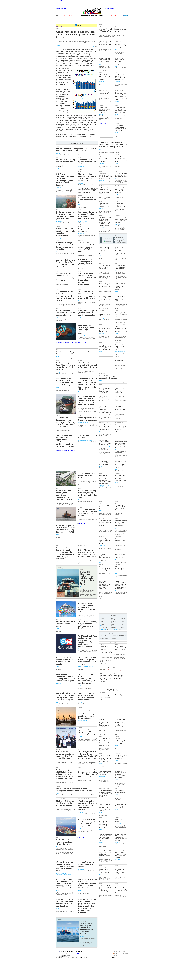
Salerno (122, 619)
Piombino (113, 627)
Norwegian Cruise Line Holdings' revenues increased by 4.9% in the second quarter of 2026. (87, 607)
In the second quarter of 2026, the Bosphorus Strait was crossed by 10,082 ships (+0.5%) (65, 528)
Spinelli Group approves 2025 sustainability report (112, 377)
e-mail (78, 953)
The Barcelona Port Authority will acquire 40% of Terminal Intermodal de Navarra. (87, 805)
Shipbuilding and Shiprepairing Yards (119, 635)
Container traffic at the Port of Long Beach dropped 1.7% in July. (105, 92)
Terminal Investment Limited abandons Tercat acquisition (105, 205)
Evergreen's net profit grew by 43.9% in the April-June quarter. (87, 313)
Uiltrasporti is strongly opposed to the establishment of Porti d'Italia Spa (105, 870)
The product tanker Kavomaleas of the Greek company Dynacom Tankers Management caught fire (105, 780)
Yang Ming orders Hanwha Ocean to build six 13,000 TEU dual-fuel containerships (105, 758)
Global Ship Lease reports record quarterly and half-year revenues (104, 286)
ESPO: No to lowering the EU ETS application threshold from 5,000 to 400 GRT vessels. (87, 883)
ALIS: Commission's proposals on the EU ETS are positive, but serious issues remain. (105, 793)
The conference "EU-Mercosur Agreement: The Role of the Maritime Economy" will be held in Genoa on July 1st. (106, 650)
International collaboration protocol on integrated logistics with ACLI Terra (121, 593)
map (120, 629)
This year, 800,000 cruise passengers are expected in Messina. (121, 314)
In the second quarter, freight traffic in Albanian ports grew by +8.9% (87, 625)
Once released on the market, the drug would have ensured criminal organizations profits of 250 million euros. (105, 748)
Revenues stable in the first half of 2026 (65, 373)
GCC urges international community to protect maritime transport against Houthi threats (104, 723)
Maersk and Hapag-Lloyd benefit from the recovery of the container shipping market (87, 329)
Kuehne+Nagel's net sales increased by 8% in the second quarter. (105, 541)
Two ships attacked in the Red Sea (87, 436)
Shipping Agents (104, 638)
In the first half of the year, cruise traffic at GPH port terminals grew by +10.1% (104, 807)
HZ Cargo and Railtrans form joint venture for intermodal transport (121, 329)
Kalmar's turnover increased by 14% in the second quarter (105, 568)
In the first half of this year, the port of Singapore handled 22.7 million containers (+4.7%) (105, 889)
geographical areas (121, 242)
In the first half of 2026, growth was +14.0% (87, 519)
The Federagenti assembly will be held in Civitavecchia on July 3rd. (120, 649)
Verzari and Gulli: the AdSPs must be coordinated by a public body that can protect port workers (105, 878)
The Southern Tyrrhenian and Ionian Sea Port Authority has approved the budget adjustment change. (105, 410)
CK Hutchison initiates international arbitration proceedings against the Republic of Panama (65, 179)
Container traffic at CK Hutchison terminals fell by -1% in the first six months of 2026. (65, 296)
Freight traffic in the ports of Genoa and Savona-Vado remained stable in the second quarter (76, 353)
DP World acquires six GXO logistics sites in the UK (104, 267)
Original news (59, 26)
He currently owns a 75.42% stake (86, 255)
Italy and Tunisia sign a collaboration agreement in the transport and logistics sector (120, 428)
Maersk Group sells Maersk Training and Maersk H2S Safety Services (121, 220)
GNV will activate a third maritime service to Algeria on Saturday (105, 298)
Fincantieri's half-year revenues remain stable (65, 624)
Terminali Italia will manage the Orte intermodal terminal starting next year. (105, 427)
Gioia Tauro (114, 619)
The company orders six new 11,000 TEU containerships (120, 166)
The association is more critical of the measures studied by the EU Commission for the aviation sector (65, 911)
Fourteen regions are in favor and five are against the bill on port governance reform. (121, 523)
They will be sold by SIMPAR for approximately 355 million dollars (121, 515)
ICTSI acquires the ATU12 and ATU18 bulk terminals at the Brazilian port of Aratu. (121, 507)
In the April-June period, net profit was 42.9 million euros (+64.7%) (121, 367)
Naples (112, 624)
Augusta (103, 619)
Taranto (122, 622)
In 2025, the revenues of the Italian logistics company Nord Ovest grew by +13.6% (121, 464)
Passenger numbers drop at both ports (65, 358)
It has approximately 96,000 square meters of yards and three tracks (105, 434)
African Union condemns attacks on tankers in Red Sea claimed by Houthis (65, 755)
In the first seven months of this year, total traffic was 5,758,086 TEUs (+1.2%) (105, 100)
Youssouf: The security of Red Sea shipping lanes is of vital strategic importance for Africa (64, 764)
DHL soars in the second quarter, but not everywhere (120, 267)
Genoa (112, 618)
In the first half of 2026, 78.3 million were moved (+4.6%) (120, 879)
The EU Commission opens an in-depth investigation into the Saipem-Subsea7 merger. (74, 790)
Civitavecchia (104, 627)
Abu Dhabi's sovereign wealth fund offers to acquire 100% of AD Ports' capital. (87, 247)
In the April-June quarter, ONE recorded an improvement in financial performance (65, 495)
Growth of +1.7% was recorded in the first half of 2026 (121, 897)
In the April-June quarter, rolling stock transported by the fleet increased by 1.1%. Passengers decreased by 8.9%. (105, 118)
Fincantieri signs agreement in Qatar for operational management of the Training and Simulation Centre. (120, 723)
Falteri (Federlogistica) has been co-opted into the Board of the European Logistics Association (120, 584)
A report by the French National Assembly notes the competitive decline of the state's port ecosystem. (65, 553)
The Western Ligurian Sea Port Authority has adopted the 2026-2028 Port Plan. (120, 390)
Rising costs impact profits (105, 291)
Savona (122, 621)
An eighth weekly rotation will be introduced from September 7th (120, 52)
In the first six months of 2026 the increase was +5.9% (68, 154)
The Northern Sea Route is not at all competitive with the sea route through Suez (65, 381)
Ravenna (123, 618)
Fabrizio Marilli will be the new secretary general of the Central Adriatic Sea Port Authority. (105, 390)
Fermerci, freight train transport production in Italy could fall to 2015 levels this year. (65, 696)
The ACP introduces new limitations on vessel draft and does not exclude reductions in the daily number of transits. (87, 410)
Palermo (113, 625)
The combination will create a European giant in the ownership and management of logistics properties (87, 483)
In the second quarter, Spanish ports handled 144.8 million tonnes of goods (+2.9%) (88, 773)
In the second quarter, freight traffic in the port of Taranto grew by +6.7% (120, 61)
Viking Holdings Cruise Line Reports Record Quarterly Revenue (105, 77)
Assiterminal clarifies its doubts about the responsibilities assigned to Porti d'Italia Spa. (104, 823)
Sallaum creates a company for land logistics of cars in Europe (104, 60)
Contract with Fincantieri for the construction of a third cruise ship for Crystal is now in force (65, 422)
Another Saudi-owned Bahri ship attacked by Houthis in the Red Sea (105, 442)
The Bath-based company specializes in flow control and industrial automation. (121, 826)
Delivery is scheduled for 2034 (63, 430)
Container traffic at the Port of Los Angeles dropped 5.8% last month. (120, 77)
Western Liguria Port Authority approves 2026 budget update (121, 805)
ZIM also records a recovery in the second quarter (87, 200)
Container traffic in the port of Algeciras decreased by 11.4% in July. (105, 43)
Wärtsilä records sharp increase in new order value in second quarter (120, 741)
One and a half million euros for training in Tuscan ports (120, 408)
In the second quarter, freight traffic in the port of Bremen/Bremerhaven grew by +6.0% (76, 149)
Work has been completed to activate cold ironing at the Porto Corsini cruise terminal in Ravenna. (121, 207)
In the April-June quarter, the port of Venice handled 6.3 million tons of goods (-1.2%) (105, 250)
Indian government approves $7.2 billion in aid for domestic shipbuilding (87, 696)
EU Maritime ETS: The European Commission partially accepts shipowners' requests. (87, 929)
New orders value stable (104, 573)
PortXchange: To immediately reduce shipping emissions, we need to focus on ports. (65, 677)
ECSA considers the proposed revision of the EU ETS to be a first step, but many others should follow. (65, 883)
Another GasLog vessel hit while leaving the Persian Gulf (120, 347)
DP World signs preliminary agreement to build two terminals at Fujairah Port (104, 557)
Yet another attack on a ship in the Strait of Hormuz (87, 864)
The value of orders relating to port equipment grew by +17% (105, 532)
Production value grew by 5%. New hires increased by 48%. (112, 382)
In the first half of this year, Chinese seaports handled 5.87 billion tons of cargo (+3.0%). (87, 823)
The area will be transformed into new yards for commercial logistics (105, 230)
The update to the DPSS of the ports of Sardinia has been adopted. (105, 506)
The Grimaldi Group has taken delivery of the (121, 175)
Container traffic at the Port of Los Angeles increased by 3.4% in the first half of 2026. (121, 837)
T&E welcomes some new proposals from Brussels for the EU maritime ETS (64, 902)
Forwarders (103, 637)
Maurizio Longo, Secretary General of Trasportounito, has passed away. (121, 190)
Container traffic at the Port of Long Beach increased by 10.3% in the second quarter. (121, 889)
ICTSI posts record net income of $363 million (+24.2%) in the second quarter (105, 347)
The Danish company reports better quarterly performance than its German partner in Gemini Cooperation (86, 339)
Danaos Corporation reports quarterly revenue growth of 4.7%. (121, 298)
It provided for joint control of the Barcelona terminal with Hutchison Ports (105, 211)
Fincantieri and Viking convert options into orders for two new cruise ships (65, 162)
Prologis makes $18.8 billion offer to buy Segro (86, 475)
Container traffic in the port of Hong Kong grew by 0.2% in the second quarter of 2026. (121, 854)
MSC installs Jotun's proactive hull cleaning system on (105, 159)
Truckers (114, 638)
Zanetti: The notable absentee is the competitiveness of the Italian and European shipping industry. (120, 783)
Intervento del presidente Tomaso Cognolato (113, 695)
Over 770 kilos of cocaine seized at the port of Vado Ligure (105, 740)
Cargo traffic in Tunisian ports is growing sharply (85, 261)
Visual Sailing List (107, 238)
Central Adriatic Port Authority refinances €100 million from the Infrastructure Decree (105, 837)
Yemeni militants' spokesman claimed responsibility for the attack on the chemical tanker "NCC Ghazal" (105, 451)
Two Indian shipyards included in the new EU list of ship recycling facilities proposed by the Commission (87, 714)
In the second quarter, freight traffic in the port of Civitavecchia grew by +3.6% (65, 215)
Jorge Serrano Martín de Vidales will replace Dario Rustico (120, 135)
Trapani (122, 624)
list (107, 629)
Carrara (102, 625)
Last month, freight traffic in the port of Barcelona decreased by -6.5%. (64, 246)
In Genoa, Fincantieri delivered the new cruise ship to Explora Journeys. (88, 755)
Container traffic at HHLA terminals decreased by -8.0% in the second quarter (121, 110)
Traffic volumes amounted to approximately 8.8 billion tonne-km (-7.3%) (86, 562)
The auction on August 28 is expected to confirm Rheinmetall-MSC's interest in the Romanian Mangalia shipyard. (87, 383)
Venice (122, 627)
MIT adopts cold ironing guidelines (120, 791)
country (119, 241)
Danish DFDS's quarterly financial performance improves (104, 110)
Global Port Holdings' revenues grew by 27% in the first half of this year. (88, 494)
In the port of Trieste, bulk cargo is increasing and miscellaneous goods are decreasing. (87, 678)
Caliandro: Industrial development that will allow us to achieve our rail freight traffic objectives (65, 811)
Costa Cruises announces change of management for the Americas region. (121, 128)
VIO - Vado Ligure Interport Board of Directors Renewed (120, 555)
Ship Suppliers (115, 637)
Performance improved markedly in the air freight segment (105, 548)
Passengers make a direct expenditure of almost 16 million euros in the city (121, 321)
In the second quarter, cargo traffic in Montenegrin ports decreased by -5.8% (105, 176)
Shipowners (103, 635)
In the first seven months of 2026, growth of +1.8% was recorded (121, 84)
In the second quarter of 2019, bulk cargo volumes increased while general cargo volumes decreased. (65, 774)
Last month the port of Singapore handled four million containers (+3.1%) (87, 215)
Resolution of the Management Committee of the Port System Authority (105, 513)
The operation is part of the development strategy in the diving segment (121, 485)
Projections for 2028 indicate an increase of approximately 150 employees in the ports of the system (120, 399)
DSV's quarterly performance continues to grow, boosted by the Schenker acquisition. (104, 584)
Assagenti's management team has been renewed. (120, 540)
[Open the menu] (57, 15)
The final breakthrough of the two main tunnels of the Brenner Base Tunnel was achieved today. (121, 443)
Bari (102, 621)
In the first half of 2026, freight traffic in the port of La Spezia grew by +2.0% (65, 263)
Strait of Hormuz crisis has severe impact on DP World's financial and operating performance (87, 278)
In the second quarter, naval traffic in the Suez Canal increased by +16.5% (87, 512)
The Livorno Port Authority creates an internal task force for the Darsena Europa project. (113, 144)
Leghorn (113, 622)
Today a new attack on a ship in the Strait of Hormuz (105, 772)
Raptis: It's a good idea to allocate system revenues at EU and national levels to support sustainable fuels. (65, 893)
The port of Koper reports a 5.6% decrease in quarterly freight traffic (65, 276)
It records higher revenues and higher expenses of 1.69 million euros (105, 419)
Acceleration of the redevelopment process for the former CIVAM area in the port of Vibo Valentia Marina (105, 221)
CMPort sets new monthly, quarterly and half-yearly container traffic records (120, 871)
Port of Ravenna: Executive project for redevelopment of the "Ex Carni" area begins (113, 29)
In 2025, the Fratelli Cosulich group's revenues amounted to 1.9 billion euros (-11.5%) (105, 191)
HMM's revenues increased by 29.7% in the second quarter (65, 313)
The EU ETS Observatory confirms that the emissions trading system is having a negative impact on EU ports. (87, 578)
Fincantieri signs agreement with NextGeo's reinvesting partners (120, 478)
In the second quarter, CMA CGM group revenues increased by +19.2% (87, 660)
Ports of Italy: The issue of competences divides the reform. (64, 842)
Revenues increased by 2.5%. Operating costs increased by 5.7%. (120, 117)
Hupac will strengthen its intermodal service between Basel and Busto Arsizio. (120, 44)
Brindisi (102, 622)
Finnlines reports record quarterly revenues (120, 360)
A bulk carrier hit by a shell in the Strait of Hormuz (105, 314)
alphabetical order (121, 240)
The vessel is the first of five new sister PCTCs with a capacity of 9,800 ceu (121, 181)
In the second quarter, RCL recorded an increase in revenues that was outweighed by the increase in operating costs (121, 94)
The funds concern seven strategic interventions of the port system (105, 845)
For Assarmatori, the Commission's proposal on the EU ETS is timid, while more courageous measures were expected (87, 905)
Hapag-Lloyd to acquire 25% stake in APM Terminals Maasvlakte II (87, 177)
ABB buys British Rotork (120, 820)
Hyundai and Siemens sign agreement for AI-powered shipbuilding (87, 732)
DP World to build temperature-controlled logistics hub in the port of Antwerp (120, 286)
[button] (127, 15)
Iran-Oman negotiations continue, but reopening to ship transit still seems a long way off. (87, 425)
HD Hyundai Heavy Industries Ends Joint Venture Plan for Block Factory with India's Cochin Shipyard (106, 677)
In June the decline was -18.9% (63, 284)
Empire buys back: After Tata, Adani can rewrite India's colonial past (120, 676)
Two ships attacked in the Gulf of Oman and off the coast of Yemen (87, 365)
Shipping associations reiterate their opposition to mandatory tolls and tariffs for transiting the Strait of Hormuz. (65, 440)
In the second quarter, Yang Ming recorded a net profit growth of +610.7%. (65, 366)
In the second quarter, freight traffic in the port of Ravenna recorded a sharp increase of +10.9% (120, 251)
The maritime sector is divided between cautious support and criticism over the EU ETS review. (65, 866)
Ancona (102, 618)
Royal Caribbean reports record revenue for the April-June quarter (65, 660)
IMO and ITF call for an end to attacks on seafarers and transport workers (105, 853)
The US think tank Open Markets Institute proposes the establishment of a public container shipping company (87, 641)
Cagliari (102, 624)
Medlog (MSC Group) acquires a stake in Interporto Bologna (65, 803)
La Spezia (113, 621)
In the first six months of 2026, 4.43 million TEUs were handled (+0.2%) (104, 336)
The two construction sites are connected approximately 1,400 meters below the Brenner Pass (121, 454)
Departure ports (120, 237)
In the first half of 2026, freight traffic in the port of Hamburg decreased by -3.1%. (87, 295)
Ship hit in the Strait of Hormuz (87, 230)
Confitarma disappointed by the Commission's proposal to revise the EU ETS (120, 774)
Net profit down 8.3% (119, 470)
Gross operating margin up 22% (85, 501)
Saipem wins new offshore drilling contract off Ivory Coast (120, 569)
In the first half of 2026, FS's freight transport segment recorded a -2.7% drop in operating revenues (88, 552)
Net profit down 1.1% (119, 103)
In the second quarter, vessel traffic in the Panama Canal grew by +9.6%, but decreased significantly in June (87, 400)
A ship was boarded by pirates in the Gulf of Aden (87, 161)
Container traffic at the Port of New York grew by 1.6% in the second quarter (105, 329)
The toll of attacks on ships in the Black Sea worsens (121, 757)
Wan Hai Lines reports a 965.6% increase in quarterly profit (121, 159)
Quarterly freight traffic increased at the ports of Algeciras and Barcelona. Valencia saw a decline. (105, 479)
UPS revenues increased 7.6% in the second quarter (104, 462)
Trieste (122, 625)
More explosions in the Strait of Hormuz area (87, 419)
